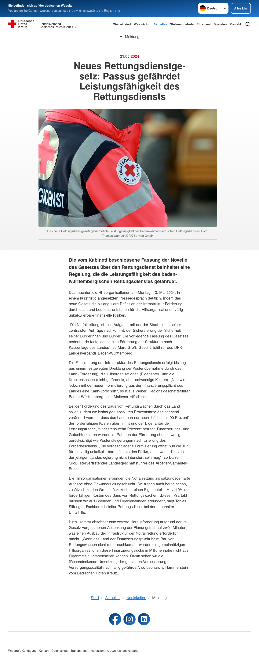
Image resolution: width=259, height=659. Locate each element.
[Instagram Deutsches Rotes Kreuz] (129, 619)
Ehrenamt (204, 24)
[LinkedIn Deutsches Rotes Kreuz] (144, 619)
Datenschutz (59, 650)
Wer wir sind (122, 24)
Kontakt (235, 24)
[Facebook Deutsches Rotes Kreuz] (115, 619)
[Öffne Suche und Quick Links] (248, 24)
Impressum (97, 650)
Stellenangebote (182, 24)
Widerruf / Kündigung (22, 650)
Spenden (220, 24)
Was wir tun (142, 24)
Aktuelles (160, 24)
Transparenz (79, 650)
